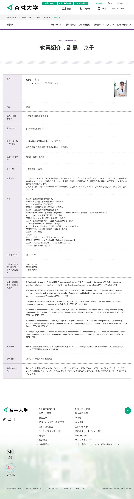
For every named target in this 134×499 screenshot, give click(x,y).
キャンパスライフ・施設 (50, 431)
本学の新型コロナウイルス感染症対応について (97, 444)
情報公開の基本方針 (14, 489)
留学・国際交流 (46, 427)
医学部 (10, 24)
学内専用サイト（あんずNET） (90, 431)
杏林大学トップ (12, 17)
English (110, 3)
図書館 (42, 435)
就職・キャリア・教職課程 (51, 422)
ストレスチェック (83, 440)
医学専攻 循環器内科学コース (41, 141)
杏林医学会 (44, 444)
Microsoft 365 (81, 435)
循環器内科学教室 (36, 129)
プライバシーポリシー (33, 489)
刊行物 (78, 418)
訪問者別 (97, 25)
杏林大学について (47, 409)
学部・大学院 (26, 17)
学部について (56, 25)
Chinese (120, 3)
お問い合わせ (122, 25)
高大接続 (43, 440)
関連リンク (110, 25)
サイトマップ (80, 489)
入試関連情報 (84, 25)
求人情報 (79, 422)
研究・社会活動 (82, 409)
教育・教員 (70, 25)
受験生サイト (45, 418)
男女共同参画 (81, 413)
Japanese (99, 3)
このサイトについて (52, 489)
